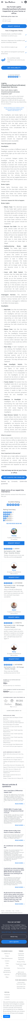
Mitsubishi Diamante (9, 771)
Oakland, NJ (6, 772)
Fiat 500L (5, 769)
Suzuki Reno (6, 765)
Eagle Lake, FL (18, 759)
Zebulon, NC (17, 769)
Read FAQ (14, 936)
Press (7, 956)
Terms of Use (21, 968)
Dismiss (6, 1016)
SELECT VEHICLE (14, 26)
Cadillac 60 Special (8, 761)
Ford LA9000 (6, 757)
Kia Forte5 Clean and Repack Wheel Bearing (13, 718)
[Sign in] (25, 2)
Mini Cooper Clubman (9, 774)
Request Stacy (14, 577)
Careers (7, 961)
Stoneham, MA (20, 765)
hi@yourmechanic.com (19, 932)
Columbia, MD (21, 767)
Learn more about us (14, 710)
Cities (7, 963)
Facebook (7, 994)
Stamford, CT (19, 757)
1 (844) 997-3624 (6, 932)
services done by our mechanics (12, 685)
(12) (20, 76)
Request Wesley (14, 543)
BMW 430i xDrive (8, 754)
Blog (7, 977)
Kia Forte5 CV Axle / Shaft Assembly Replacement (13, 730)
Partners (7, 974)
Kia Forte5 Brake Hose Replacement (13, 744)
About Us (7, 953)
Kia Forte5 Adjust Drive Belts (11, 724)
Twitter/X (7, 999)
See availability (14, 68)
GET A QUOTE (14, 941)
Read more (19, 804)
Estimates (7, 968)
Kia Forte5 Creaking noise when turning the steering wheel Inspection (13, 721)
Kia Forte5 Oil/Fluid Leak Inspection (13, 746)
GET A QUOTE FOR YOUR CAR (14, 477)
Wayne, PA (20, 778)
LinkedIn (7, 997)
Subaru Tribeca (7, 778)
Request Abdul (14, 617)
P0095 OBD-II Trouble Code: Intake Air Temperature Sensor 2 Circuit (14, 810)
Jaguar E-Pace (7, 767)
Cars (7, 965)
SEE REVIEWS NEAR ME (14, 523)
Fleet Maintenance (7, 958)
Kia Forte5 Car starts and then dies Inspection (12, 727)
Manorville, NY (7, 776)
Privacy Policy (21, 961)
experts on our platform (16, 692)
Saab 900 (5, 759)
